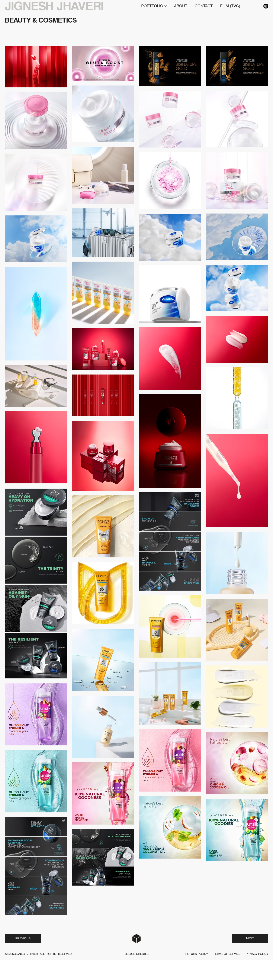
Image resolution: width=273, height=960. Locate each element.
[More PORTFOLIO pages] (165, 6)
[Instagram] (265, 6)
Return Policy (196, 954)
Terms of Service (226, 954)
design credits (136, 954)
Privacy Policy (257, 954)
